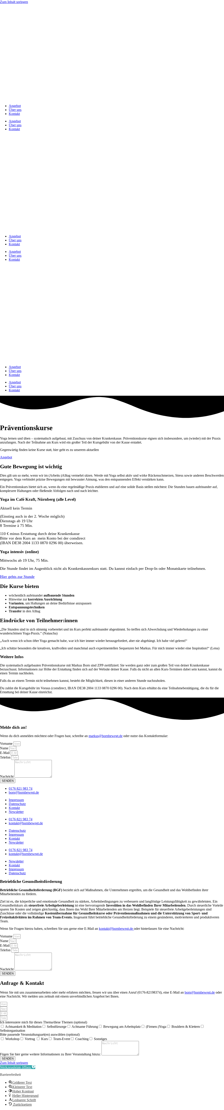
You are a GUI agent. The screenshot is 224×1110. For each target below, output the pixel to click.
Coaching (82, 1039)
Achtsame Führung (85, 1026)
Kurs (44, 1039)
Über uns (15, 110)
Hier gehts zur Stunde (17, 576)
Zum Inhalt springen (14, 2)
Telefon (5, 757)
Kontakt (14, 114)
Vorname (6, 743)
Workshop (12, 1039)
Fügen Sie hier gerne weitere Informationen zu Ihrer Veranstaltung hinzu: (51, 1054)
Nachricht (7, 776)
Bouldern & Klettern (186, 1026)
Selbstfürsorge (56, 1026)
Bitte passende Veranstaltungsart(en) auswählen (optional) (40, 1034)
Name (4, 748)
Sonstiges (100, 1039)
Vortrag (30, 1039)
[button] (17, 1067)
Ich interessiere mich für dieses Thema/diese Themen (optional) (43, 1022)
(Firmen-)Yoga (156, 1026)
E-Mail (5, 753)
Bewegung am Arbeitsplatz (122, 1026)
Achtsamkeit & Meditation (23, 1026)
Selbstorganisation (12, 1030)
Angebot (15, 106)
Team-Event (61, 1039)
